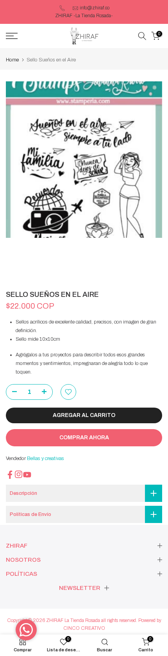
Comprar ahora (84, 437)
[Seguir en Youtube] (27, 475)
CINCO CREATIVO (84, 628)
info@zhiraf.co (94, 8)
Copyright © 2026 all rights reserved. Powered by (84, 620)
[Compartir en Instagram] (18, 474)
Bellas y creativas (45, 458)
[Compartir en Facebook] (10, 475)
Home (12, 60)
